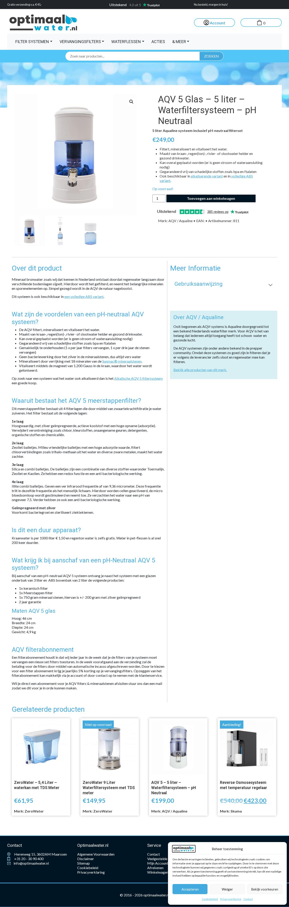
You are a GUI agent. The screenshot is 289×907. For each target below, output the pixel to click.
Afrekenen (155, 868)
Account (217, 23)
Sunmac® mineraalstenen (122, 361)
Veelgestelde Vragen (163, 858)
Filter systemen (32, 41)
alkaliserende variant (207, 176)
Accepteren (190, 889)
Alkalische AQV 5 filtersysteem (138, 378)
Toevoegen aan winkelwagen (211, 198)
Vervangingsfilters (80, 41)
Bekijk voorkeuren (264, 889)
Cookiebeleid (210, 899)
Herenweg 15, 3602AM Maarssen (40, 854)
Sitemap (83, 863)
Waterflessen (126, 41)
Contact (248, 899)
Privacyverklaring (230, 899)
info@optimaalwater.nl (31, 863)
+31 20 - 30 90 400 (29, 858)
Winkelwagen (157, 872)
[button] (131, 102)
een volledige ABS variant (84, 296)
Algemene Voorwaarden (95, 854)
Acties (158, 41)
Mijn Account (157, 863)
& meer (179, 41)
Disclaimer (85, 858)
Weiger (227, 889)
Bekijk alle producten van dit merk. (200, 370)
